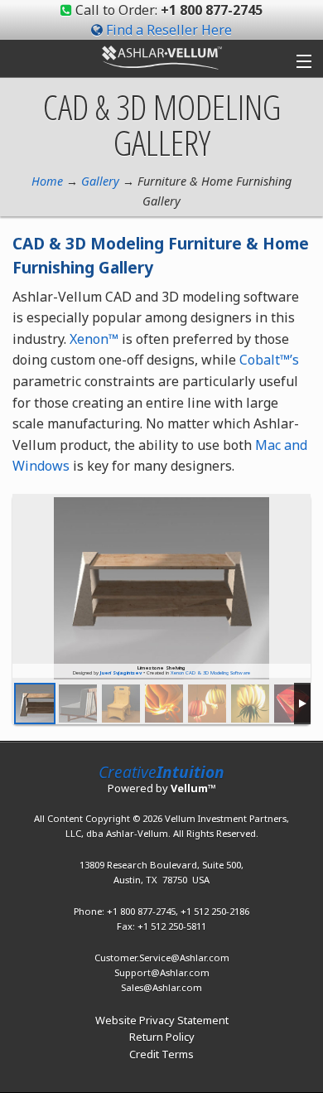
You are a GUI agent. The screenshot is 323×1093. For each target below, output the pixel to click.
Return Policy (162, 1036)
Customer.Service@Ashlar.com (161, 957)
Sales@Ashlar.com (161, 987)
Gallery (100, 181)
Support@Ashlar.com (162, 972)
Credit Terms (161, 1054)
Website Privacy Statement (162, 1020)
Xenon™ (94, 339)
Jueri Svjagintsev (121, 673)
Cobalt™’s (269, 360)
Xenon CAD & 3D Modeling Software (210, 673)
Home (47, 181)
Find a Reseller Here (169, 30)
